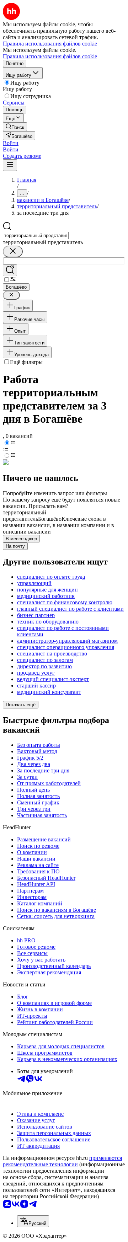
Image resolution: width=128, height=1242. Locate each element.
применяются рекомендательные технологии (62, 1161)
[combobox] (36, 235)
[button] (10, 143)
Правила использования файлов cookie (50, 56)
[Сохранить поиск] (10, 270)
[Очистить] (13, 251)
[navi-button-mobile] (10, 165)
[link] (15, 126)
